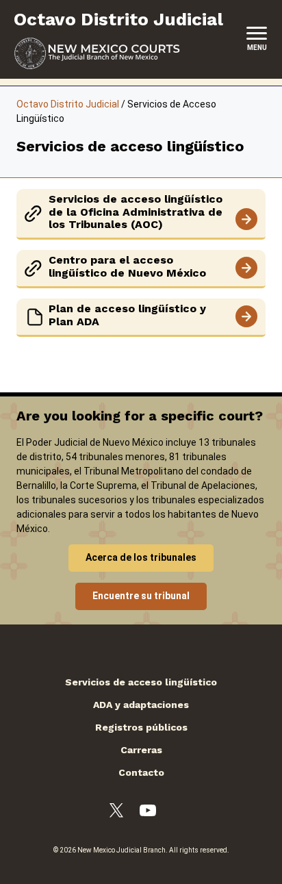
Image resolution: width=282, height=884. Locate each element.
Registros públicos (141, 727)
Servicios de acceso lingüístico (141, 682)
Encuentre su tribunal (141, 595)
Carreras (141, 749)
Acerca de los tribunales (141, 557)
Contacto (141, 772)
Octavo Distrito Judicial (67, 104)
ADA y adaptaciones (141, 704)
